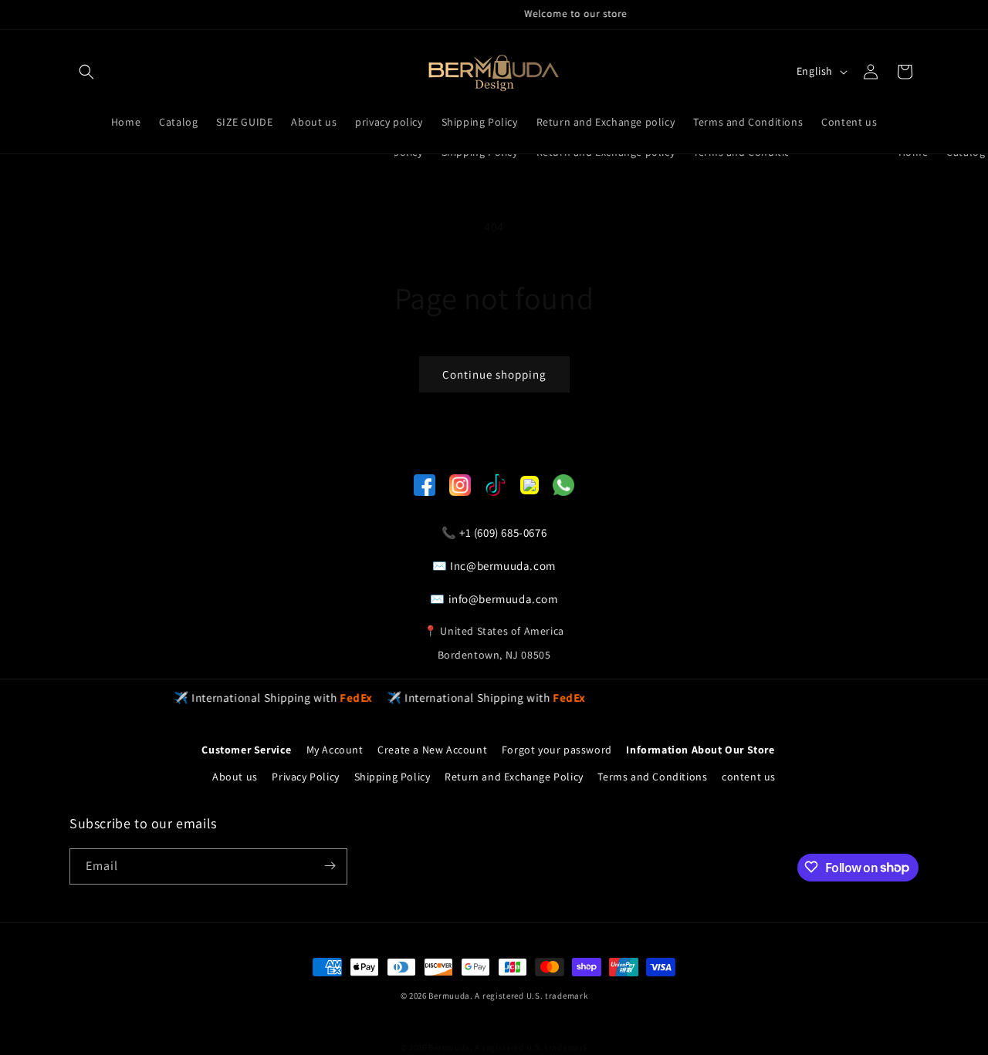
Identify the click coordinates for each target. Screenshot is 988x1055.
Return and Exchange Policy (514, 777)
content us (749, 777)
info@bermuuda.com (503, 599)
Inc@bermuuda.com (503, 565)
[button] (86, 72)
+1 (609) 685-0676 (502, 532)
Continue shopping (494, 374)
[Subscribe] (330, 866)
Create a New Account (432, 750)
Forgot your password (557, 750)
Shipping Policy (392, 777)
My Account (335, 750)
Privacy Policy (305, 777)
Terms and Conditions (652, 777)
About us (235, 777)
